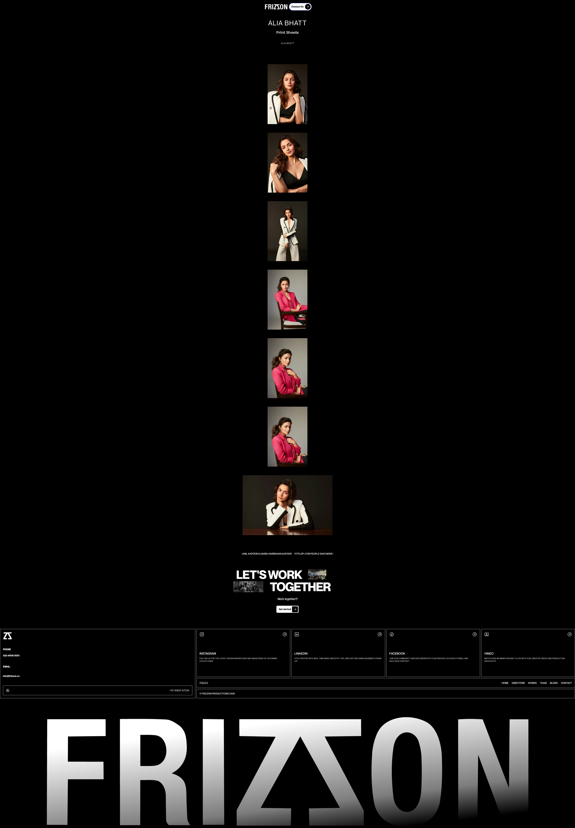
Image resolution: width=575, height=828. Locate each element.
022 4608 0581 (11, 655)
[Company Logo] (276, 7)
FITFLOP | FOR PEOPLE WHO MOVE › (314, 553)
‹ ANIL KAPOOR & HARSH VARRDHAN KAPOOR (266, 553)
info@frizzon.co (11, 676)
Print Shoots (287, 32)
